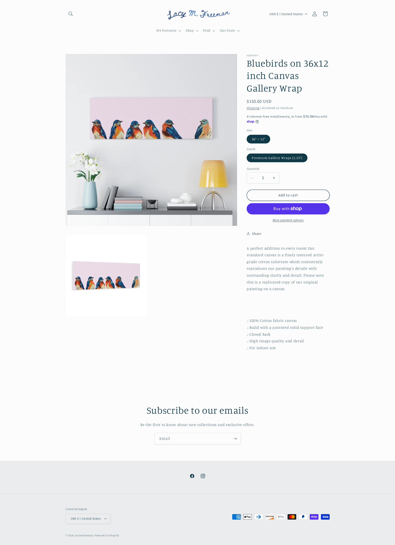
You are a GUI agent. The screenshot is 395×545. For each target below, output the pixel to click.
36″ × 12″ (258, 139)
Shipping (253, 108)
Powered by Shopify (106, 535)
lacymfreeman (84, 535)
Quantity (253, 168)
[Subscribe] (235, 438)
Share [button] (256, 233)
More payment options (288, 220)
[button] (71, 13)
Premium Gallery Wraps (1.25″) (277, 157)
